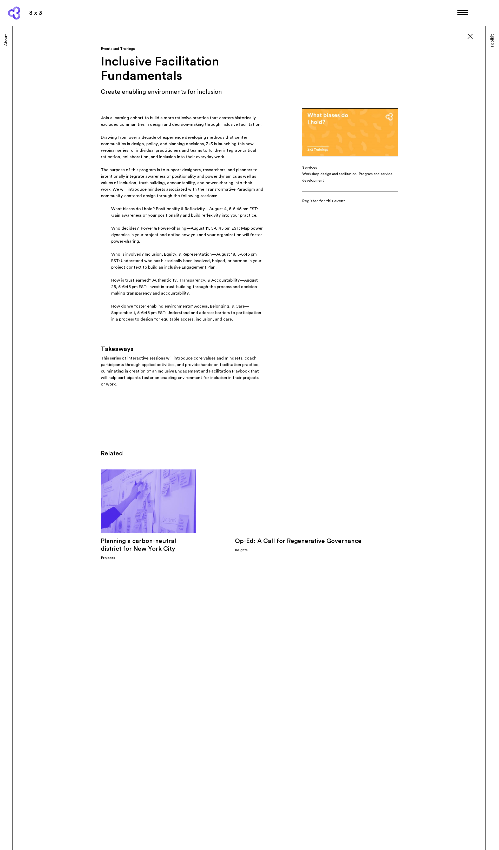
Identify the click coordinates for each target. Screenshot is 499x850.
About (6, 40)
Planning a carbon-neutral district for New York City (138, 545)
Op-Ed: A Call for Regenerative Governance (298, 541)
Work (479, 39)
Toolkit (492, 41)
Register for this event (323, 201)
